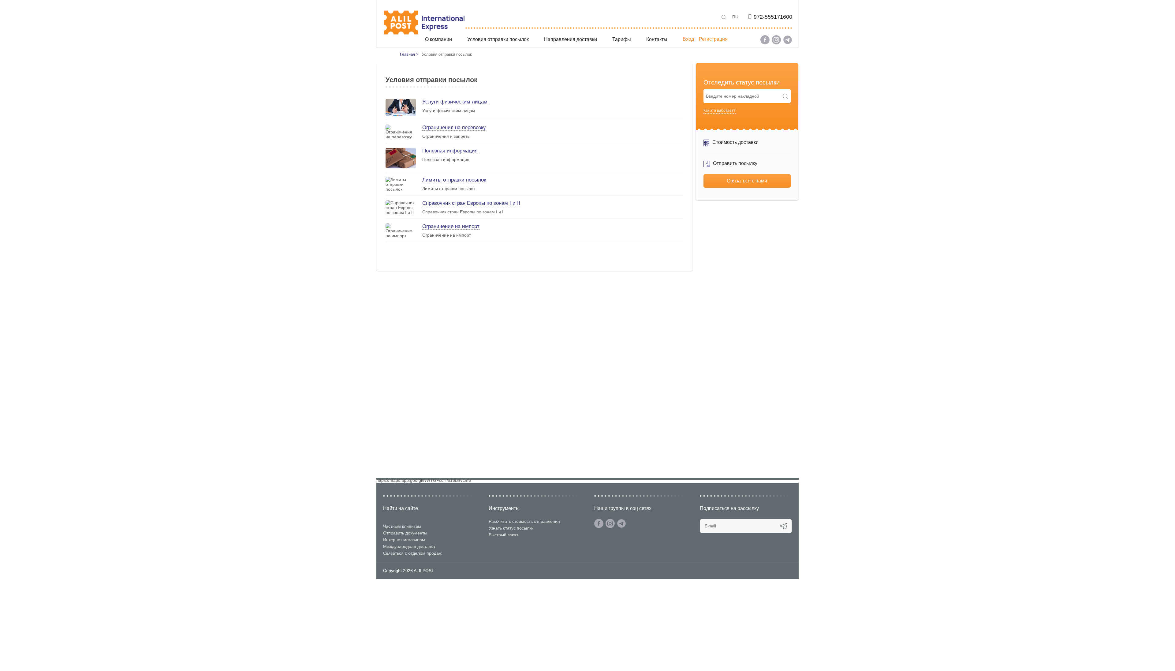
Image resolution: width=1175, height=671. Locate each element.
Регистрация (713, 39)
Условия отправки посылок (498, 39)
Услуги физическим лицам (454, 102)
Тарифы (621, 39)
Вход (688, 39)
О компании (438, 39)
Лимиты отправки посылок (454, 180)
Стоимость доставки (735, 142)
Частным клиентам (402, 526)
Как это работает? (719, 110)
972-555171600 (773, 17)
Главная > (409, 54)
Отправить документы (405, 532)
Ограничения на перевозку (454, 127)
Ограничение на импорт (450, 226)
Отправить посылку (735, 163)
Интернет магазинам (404, 539)
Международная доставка (409, 546)
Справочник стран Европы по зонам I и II (471, 203)
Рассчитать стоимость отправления (524, 521)
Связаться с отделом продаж (412, 553)
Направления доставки (570, 39)
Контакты (656, 39)
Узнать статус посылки (511, 528)
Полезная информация (450, 151)
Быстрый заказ (503, 534)
